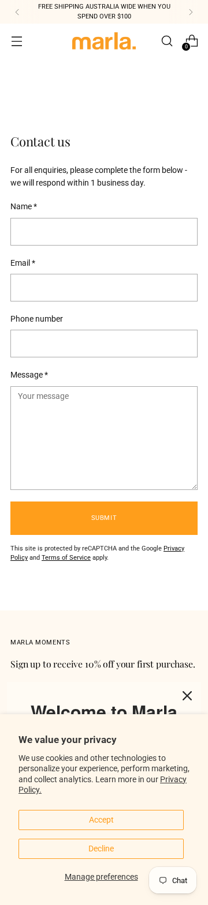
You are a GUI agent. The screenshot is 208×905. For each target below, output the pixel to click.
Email (22, 262)
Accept (101, 819)
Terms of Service (66, 557)
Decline (101, 848)
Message (29, 374)
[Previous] (17, 12)
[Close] (187, 696)
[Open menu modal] (16, 41)
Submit (104, 518)
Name (23, 206)
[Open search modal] (167, 41)
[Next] (190, 12)
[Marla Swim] (104, 41)
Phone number (36, 318)
